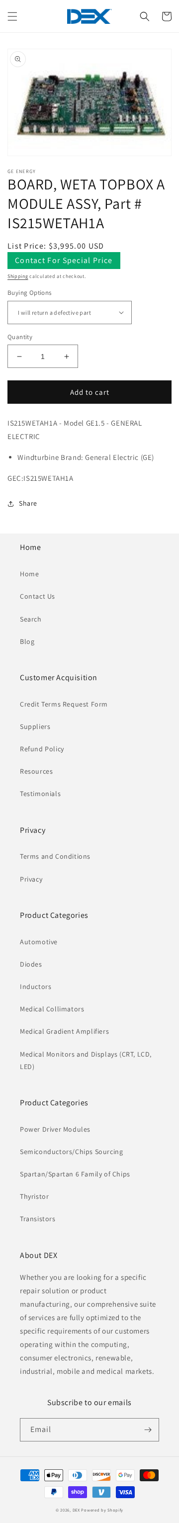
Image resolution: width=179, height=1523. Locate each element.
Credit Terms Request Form (64, 704)
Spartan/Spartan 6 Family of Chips (75, 1173)
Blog (27, 641)
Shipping (17, 276)
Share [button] (28, 503)
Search (31, 619)
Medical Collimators (52, 1008)
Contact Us (37, 596)
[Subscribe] (148, 1429)
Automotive (39, 941)
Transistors (38, 1218)
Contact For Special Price (64, 260)
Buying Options (29, 292)
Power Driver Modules (55, 1129)
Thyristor (34, 1196)
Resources (36, 771)
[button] (12, 16)
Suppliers (35, 726)
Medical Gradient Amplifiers (64, 1031)
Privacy (31, 879)
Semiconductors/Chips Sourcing (71, 1151)
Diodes (31, 964)
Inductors (35, 986)
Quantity (19, 337)
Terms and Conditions (55, 856)
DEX (76, 1510)
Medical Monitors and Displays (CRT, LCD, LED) (86, 1060)
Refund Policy (42, 748)
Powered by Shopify (102, 1510)
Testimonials (40, 793)
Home (29, 573)
